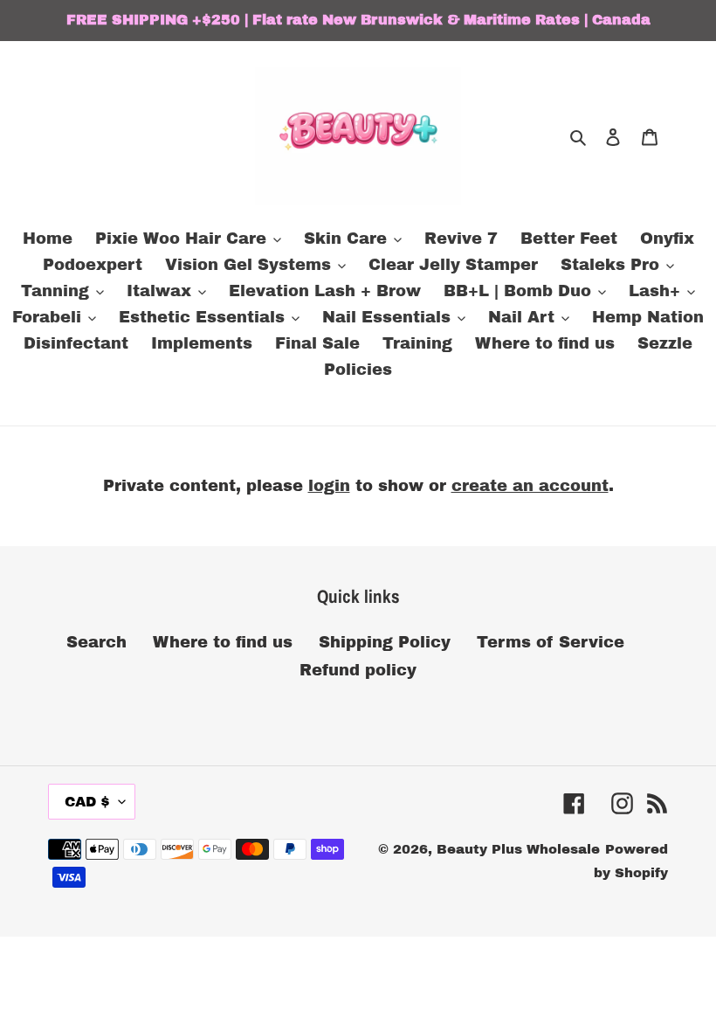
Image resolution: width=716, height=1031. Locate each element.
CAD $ (87, 801)
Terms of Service (550, 642)
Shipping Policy (385, 642)
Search (96, 642)
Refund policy (358, 670)
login (329, 486)
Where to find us (223, 642)
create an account (530, 486)
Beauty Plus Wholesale (518, 849)
